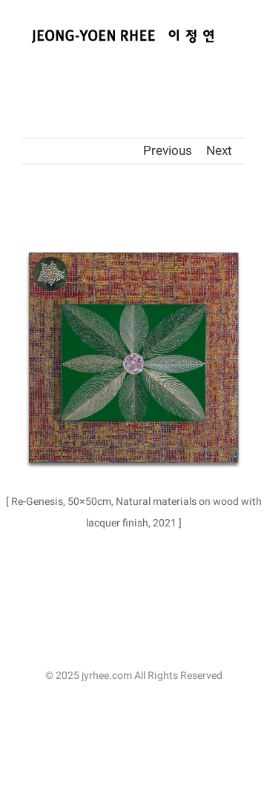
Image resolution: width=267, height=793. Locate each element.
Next (219, 150)
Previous (167, 150)
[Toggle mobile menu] (239, 63)
